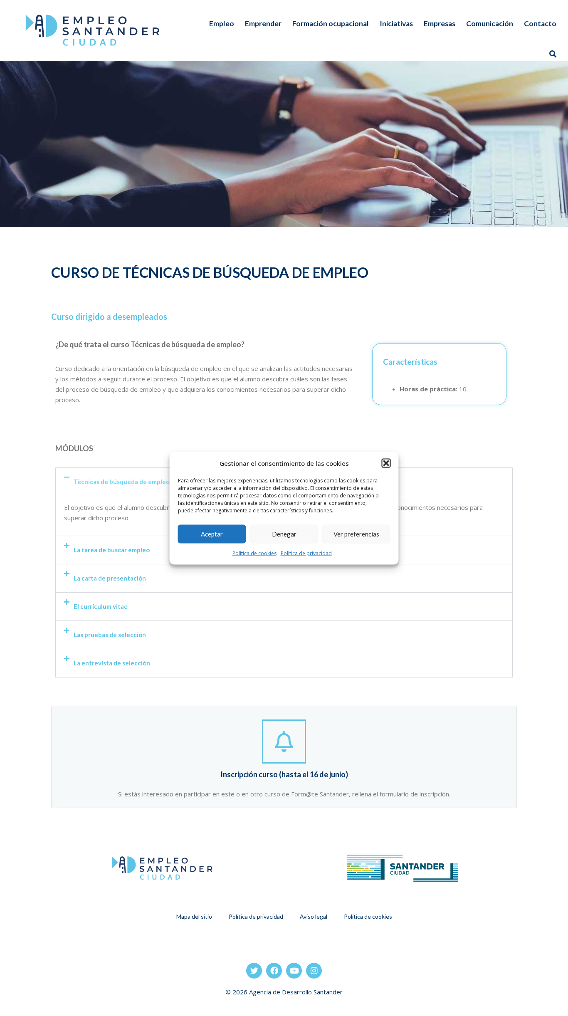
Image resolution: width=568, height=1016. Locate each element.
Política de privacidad (306, 552)
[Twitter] (254, 971)
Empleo (221, 23)
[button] (386, 463)
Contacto (540, 23)
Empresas (439, 23)
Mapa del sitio (194, 916)
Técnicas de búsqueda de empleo (122, 481)
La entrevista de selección (112, 663)
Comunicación (489, 23)
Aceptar (212, 534)
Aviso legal (313, 916)
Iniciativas (396, 23)
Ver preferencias (356, 534)
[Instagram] (314, 971)
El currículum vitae (101, 606)
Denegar (284, 534)
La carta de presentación (110, 578)
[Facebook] (274, 971)
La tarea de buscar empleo (112, 550)
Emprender (263, 23)
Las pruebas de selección (110, 634)
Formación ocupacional (330, 23)
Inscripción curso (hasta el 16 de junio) (284, 774)
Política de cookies (254, 552)
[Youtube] (294, 971)
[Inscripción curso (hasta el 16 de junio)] (284, 741)
